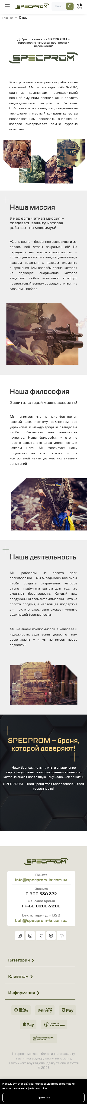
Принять (43, 1097)
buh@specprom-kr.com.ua (41, 920)
